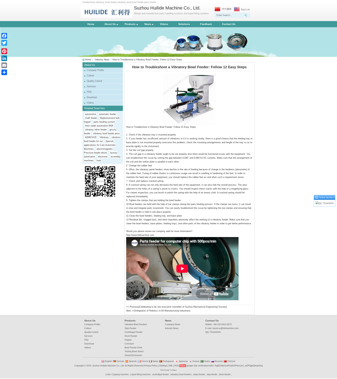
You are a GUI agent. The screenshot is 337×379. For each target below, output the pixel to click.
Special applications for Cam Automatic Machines (100, 145)
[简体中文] (223, 9)
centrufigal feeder (160, 374)
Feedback (206, 24)
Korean (196, 361)
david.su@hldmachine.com (226, 328)
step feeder (212, 374)
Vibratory (104, 137)
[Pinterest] (4, 51)
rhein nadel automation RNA (99, 125)
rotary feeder (199, 374)
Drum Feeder (131, 336)
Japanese (183, 361)
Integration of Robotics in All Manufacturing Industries (162, 310)
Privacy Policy (150, 365)
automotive (90, 114)
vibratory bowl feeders (180, 374)
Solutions (184, 24)
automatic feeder (107, 114)
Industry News (102, 59)
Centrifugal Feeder (134, 332)
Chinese (231, 361)
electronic (103, 156)
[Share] (4, 72)
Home (90, 24)
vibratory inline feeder (96, 129)
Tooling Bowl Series (134, 351)
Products (130, 24)
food (99, 160)
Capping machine (120, 374)
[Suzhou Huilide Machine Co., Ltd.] (107, 17)
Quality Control (94, 81)
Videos (164, 24)
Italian (155, 361)
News (147, 24)
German (120, 361)
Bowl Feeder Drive (133, 347)
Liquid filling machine (140, 374)
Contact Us (228, 24)
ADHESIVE (91, 137)
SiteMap (163, 365)
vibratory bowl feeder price (106, 133)
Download (92, 97)
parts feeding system (104, 122)
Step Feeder (130, 328)
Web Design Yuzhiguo (168, 370)
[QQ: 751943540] (324, 203)
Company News (172, 324)
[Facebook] (4, 35)
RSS (176, 365)
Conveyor (129, 344)
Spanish (133, 361)
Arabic (207, 361)
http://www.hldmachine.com (140, 235)
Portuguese (168, 361)
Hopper (128, 340)
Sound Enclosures (133, 355)
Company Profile (95, 70)
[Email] (4, 65)
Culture (90, 75)
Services (91, 86)
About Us (110, 24)
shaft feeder (91, 118)
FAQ (89, 92)
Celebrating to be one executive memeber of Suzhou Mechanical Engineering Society (182, 306)
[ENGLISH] (243, 9)
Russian (219, 361)
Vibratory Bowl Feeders (136, 324)
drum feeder (225, 374)
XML (170, 365)
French (144, 361)
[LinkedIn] (4, 58)
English (108, 361)
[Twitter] (4, 42)
